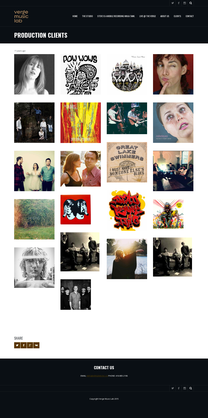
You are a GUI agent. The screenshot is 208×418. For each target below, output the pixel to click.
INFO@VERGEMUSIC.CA (97, 375)
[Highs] (34, 219)
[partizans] (34, 171)
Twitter (172, 3)
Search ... (191, 3)
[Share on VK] (36, 345)
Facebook (179, 3)
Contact (190, 16)
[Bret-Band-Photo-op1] (80, 294)
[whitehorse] (80, 169)
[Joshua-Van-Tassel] (173, 214)
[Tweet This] (17, 345)
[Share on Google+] (30, 345)
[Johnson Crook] (127, 118)
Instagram (185, 3)
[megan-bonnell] (127, 259)
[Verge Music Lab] (21, 16)
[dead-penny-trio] (127, 210)
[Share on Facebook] (24, 345)
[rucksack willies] (34, 122)
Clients (177, 16)
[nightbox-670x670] (173, 171)
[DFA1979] (80, 209)
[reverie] (127, 74)
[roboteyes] (173, 122)
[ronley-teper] (173, 74)
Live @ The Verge (147, 16)
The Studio (87, 16)
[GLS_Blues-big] (127, 162)
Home (75, 16)
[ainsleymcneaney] (34, 74)
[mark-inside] (80, 251)
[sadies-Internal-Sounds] (80, 122)
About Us (164, 16)
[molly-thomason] (34, 267)
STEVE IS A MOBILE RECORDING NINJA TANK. (116, 16)
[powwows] (80, 74)
